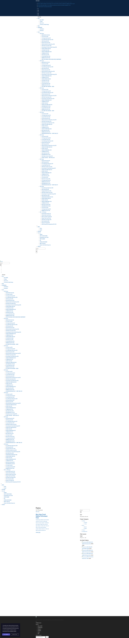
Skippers (39, 629)
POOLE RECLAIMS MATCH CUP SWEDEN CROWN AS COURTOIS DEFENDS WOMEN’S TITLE (54, 3)
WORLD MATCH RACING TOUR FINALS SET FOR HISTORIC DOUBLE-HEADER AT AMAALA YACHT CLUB (56, 2)
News (39, 632)
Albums (85, 525)
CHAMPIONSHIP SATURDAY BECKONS (45, 5)
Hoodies (85, 520)
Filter (81, 534)
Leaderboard (40, 627)
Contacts (39, 630)
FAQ (38, 633)
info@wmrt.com (38, 622)
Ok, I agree (6, 634)
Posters (83, 528)
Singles (85, 526)
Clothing (83, 519)
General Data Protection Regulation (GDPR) (9, 631)
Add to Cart (37, 510)
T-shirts (85, 522)
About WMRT (40, 626)
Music (83, 523)
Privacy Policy (14, 634)
